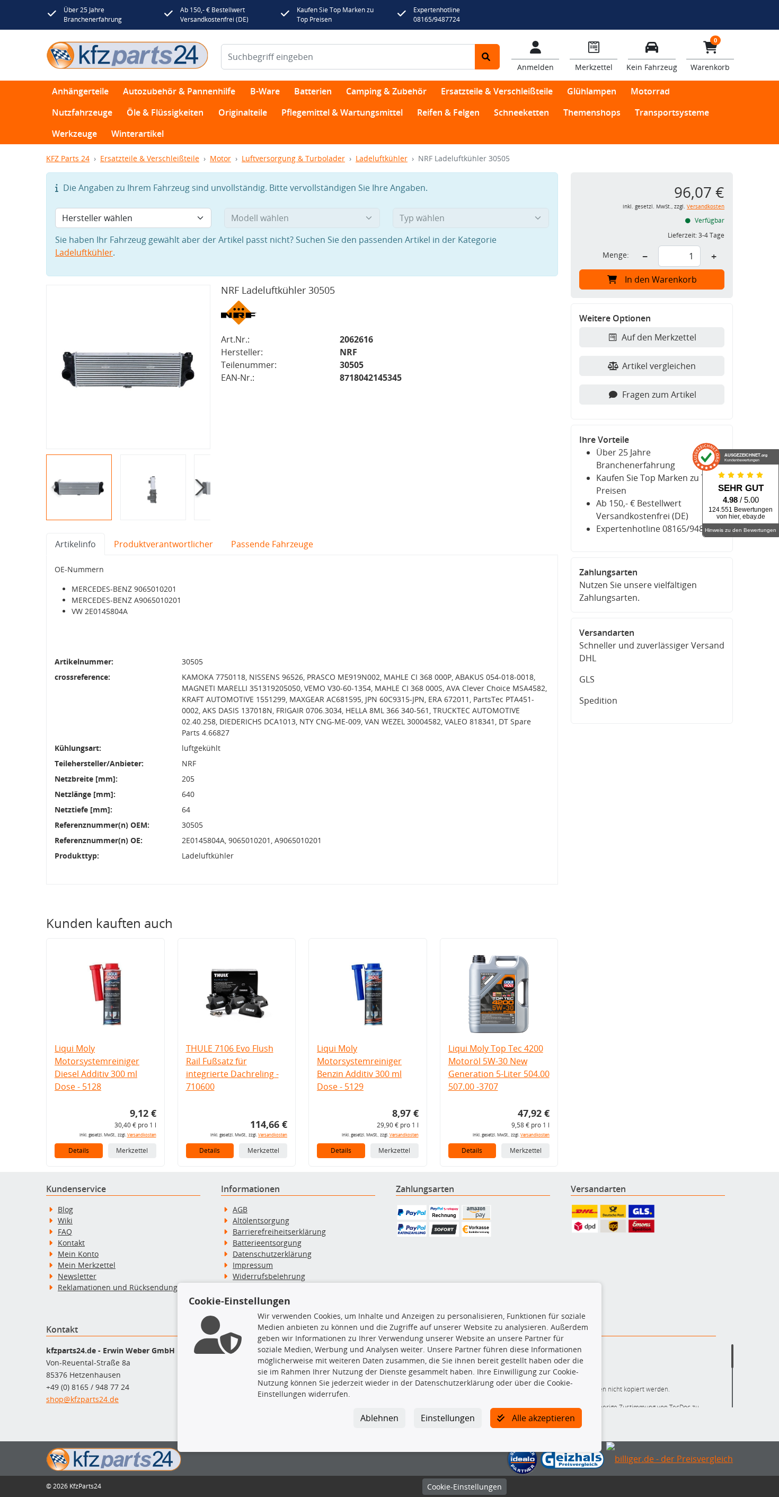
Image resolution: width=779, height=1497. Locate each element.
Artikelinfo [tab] (75, 544)
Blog (65, 1209)
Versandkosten (141, 1134)
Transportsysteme (672, 112)
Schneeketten (521, 112)
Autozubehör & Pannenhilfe (179, 91)
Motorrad (650, 91)
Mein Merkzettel (87, 1265)
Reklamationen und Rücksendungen (122, 1287)
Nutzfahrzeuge (82, 112)
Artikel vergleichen (659, 366)
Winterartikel (137, 133)
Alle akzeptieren (542, 1418)
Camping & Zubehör (386, 91)
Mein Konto (78, 1254)
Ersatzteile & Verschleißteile (497, 91)
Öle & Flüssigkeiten (165, 112)
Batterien (313, 91)
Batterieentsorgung (267, 1243)
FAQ (65, 1232)
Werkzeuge (74, 133)
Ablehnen (379, 1418)
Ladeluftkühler (382, 158)
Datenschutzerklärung (272, 1254)
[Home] (127, 55)
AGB (240, 1209)
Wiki (65, 1220)
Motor (220, 158)
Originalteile (242, 112)
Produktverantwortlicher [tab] (163, 544)
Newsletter (77, 1276)
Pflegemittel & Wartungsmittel (342, 112)
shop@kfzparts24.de (82, 1399)
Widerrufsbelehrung (269, 1276)
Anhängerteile (80, 91)
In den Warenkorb (661, 279)
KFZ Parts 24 (68, 158)
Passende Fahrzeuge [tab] (272, 544)
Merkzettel (132, 1150)
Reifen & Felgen (448, 112)
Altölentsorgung (261, 1220)
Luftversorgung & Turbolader (293, 158)
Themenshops (592, 112)
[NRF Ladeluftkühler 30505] (128, 367)
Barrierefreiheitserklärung (279, 1232)
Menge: (616, 255)
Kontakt (71, 1243)
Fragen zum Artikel (659, 394)
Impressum (253, 1265)
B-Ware (265, 91)
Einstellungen (448, 1418)
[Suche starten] (487, 56)
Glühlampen (591, 91)
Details (78, 1150)
